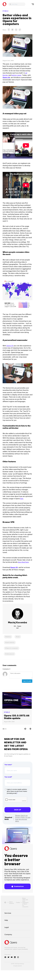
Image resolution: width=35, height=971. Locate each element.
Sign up (17, 810)
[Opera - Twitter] (8, 957)
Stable (5, 11)
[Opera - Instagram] (18, 957)
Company (8, 934)
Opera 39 (9, 346)
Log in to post (27, 681)
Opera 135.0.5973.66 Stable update (16, 717)
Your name (7, 764)
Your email (7, 777)
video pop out (10, 654)
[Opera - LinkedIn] (15, 957)
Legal (6, 927)
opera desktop (10, 642)
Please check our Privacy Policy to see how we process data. (22, 818)
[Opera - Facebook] (5, 957)
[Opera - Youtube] (12, 957)
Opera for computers (12, 648)
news (18, 636)
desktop (8, 636)
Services (7, 913)
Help (6, 920)
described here (23, 562)
